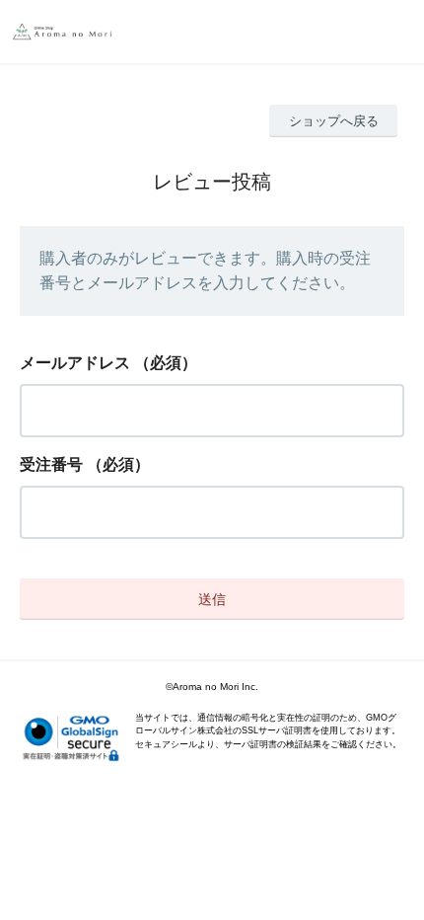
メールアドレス (75, 362)
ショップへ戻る (334, 121)
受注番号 (51, 464)
